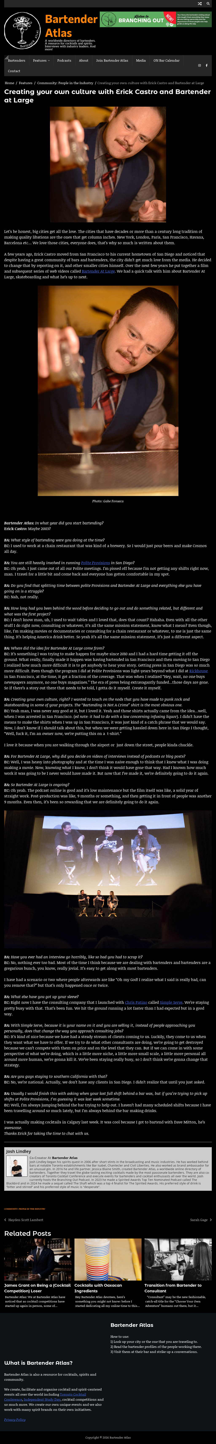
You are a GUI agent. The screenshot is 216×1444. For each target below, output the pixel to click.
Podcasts (64, 60)
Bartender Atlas (71, 25)
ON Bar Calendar (167, 60)
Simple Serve (171, 1002)
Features (40, 60)
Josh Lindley (18, 1151)
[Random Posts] (200, 3)
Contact (14, 70)
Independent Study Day (42, 1399)
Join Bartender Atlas (112, 60)
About (83, 60)
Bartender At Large (98, 271)
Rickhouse (198, 671)
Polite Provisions (95, 562)
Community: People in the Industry (24, 1209)
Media (141, 60)
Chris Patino (136, 1002)
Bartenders (16, 60)
